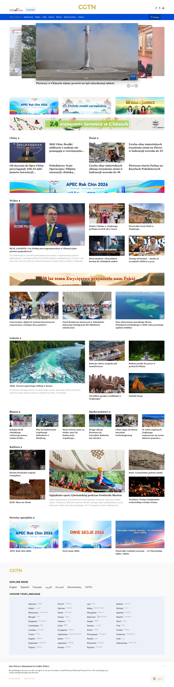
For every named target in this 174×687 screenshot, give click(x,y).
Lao (91, 604)
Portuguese (96, 634)
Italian (64, 638)
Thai (120, 625)
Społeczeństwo (98, 411)
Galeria (14, 338)
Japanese (65, 643)
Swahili (123, 617)
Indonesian (69, 634)
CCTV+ (89, 587)
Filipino (35, 647)
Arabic (34, 608)
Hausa (63, 617)
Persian (94, 625)
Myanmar (97, 617)
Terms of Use (29, 678)
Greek (64, 612)
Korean (64, 647)
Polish (92, 630)
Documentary (74, 587)
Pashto (92, 638)
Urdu (120, 638)
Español (25, 587)
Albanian (35, 604)
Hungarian (66, 630)
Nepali (92, 621)
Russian (94, 647)
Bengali (34, 617)
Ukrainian (125, 634)
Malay (96, 608)
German (65, 608)
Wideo (14, 200)
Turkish (122, 630)
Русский (60, 587)
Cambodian (35, 625)
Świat (92, 138)
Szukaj (156, 17)
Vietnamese (126, 643)
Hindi (62, 625)
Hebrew (64, 621)
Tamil (121, 621)
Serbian (123, 604)
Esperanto (37, 643)
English (13, 587)
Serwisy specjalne (21, 517)
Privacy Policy (14, 678)
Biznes (14, 411)
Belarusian (38, 612)
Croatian (36, 630)
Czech (34, 634)
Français (37, 587)
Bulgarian (37, 621)
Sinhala (122, 608)
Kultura (15, 447)
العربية (48, 587)
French (64, 604)
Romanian (95, 643)
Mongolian (95, 612)
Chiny (13, 138)
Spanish (123, 612)
